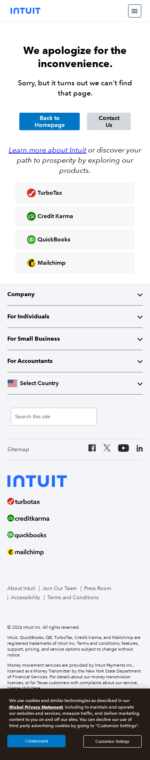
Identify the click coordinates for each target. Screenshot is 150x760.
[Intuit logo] (25, 11)
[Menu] (134, 11)
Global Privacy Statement (36, 707)
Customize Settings (112, 741)
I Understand (36, 741)
